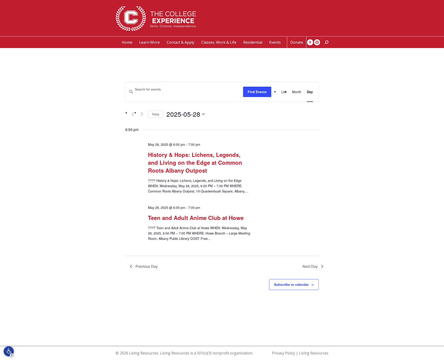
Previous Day (147, 266)
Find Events (257, 91)
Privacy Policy (283, 353)
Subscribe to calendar (291, 284)
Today (155, 114)
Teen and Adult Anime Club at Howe (196, 218)
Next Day (310, 266)
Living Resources (313, 353)
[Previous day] (133, 114)
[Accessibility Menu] (9, 351)
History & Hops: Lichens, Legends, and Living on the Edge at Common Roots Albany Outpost (195, 162)
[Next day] (142, 114)
